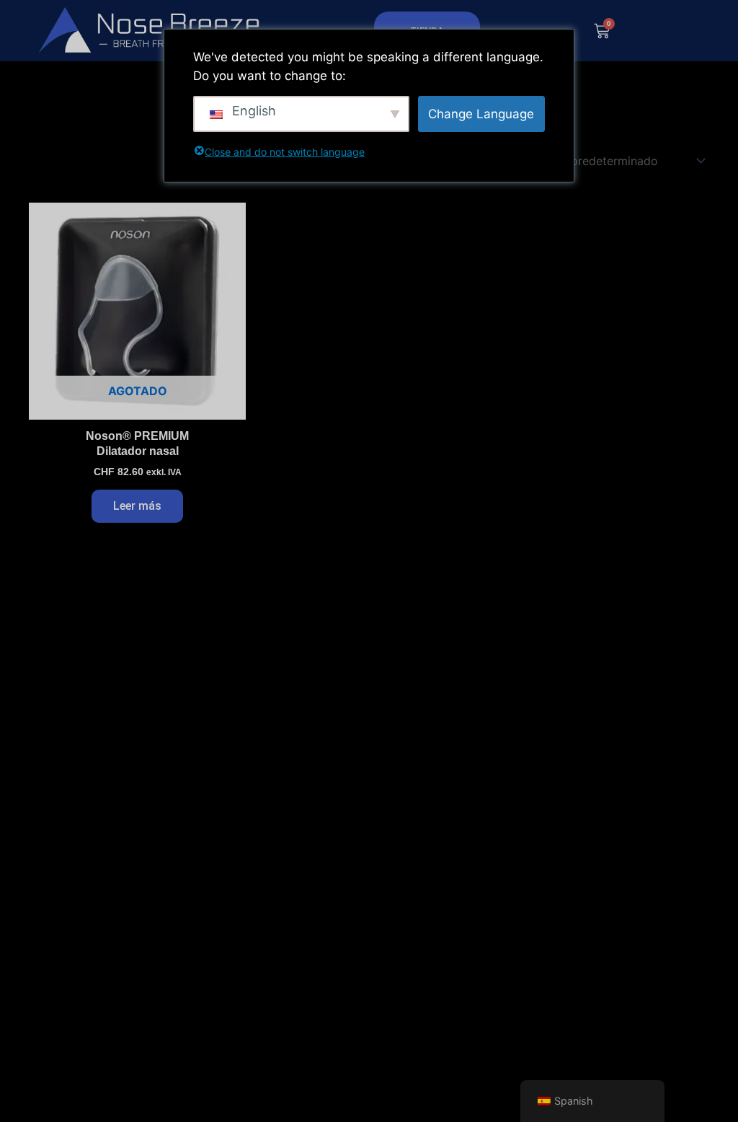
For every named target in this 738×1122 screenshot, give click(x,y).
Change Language (481, 114)
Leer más (137, 506)
